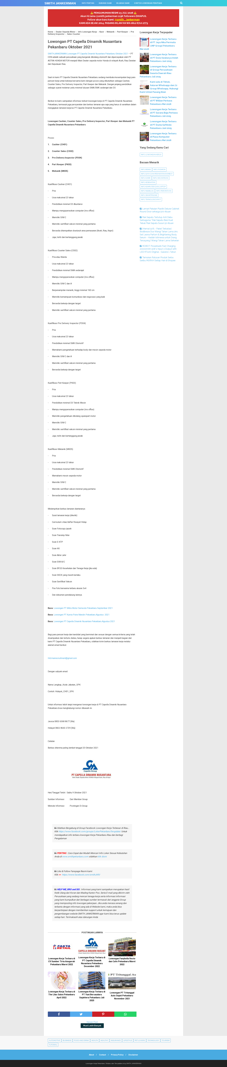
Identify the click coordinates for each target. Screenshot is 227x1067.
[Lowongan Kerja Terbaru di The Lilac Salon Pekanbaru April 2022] (61, 980)
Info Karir (145, 178)
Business (67, 1040)
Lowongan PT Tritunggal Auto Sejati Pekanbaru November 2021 (122, 995)
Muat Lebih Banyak (92, 1026)
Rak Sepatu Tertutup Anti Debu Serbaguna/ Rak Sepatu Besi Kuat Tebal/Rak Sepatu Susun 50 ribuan (157, 220)
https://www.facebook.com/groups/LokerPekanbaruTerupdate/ (90, 831)
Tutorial (53, 1045)
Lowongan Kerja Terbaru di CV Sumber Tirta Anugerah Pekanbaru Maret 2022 (61, 961)
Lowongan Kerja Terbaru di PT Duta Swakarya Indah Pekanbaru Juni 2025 (164, 57)
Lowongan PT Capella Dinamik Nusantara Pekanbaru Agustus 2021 (84, 621)
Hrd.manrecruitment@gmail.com (62, 658)
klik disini (102, 856)
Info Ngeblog (147, 191)
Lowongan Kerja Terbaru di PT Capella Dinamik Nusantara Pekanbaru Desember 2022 (91, 962)
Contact (102, 1055)
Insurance (116, 1040)
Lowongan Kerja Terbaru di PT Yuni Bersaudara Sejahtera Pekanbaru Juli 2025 (91, 996)
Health (95, 1040)
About (91, 1055)
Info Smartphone (149, 195)
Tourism (165, 1040)
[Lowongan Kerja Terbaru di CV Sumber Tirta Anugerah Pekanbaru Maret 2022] (61, 946)
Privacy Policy (117, 1055)
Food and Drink (81, 1040)
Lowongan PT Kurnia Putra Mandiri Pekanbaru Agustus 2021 (81, 614)
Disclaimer (133, 1055)
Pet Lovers (140, 1040)
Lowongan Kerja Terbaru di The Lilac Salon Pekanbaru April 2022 (61, 994)
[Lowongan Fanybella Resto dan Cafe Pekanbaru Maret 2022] (122, 946)
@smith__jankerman (127, 19)
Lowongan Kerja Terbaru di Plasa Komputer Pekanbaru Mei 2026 (163, 137)
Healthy (104, 1040)
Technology (153, 1040)
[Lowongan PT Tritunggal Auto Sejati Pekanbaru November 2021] (122, 981)
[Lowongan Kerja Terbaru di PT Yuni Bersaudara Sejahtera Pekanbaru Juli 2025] (92, 980)
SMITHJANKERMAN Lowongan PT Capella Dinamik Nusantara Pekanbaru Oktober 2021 (88, 53)
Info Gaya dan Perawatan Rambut (156, 174)
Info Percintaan (163, 191)
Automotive (54, 1040)
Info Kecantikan (160, 178)
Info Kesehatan (148, 182)
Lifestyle (127, 1040)
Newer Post (92, 1022)
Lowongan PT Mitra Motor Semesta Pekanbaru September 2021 (83, 608)
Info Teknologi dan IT (151, 199)
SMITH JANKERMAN (60, 3)
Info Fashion (159, 169)
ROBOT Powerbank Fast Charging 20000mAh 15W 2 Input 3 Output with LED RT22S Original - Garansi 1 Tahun (158, 249)
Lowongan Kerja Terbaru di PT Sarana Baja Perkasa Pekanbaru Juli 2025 (164, 112)
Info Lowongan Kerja (151, 155)
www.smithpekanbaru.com (75, 856)
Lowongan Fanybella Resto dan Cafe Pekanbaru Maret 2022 (122, 961)
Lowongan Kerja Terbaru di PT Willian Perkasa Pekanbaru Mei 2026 (163, 100)
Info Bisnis (146, 169)
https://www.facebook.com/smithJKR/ (81, 874)
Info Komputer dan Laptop (153, 187)
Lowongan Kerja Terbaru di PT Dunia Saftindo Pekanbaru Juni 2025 (163, 124)
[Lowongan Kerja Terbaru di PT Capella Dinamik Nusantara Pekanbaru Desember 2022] (92, 946)
